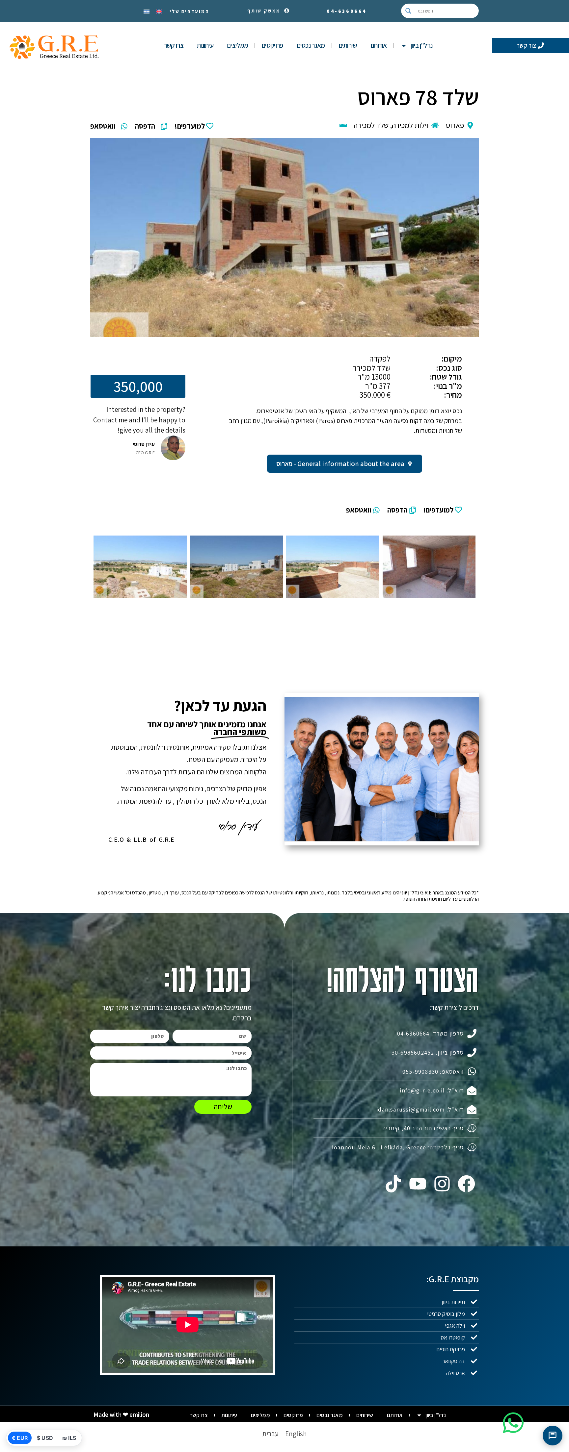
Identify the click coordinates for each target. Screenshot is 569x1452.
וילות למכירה (410, 125)
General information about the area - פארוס (340, 463)
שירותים (348, 45)
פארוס (455, 125)
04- (347, 11)
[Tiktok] (393, 1183)
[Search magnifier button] (408, 10)
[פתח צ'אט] (552, 1435)
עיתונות (205, 45)
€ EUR (20, 1438)
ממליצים (237, 45)
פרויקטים (272, 45)
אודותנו (379, 45)
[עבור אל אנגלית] (159, 11)
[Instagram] (442, 1183)
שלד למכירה (371, 125)
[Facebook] (466, 1183)
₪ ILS (69, 1438)
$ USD (45, 1438)
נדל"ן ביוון (421, 45)
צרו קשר (173, 45)
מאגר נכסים (311, 45)
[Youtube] (417, 1183)
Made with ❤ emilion (121, 1414)
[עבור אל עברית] (146, 11)
